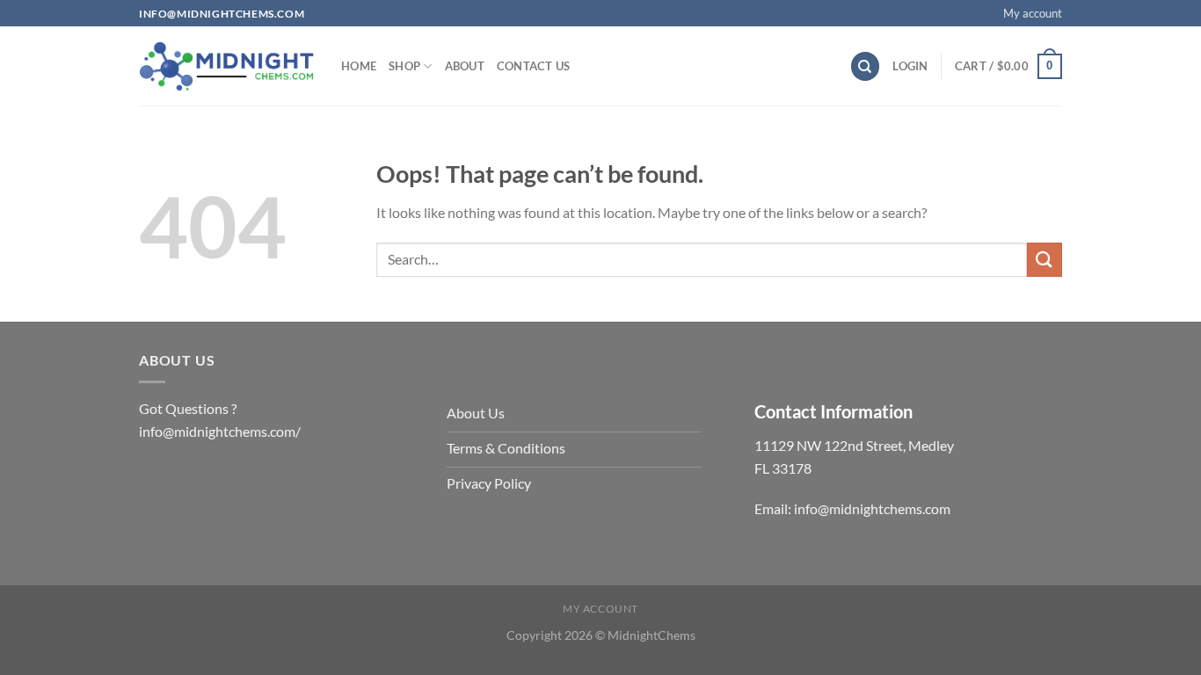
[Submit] (1044, 260)
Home (358, 66)
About (464, 66)
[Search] (865, 66)
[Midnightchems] (227, 66)
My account (1032, 13)
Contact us (534, 66)
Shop (404, 66)
